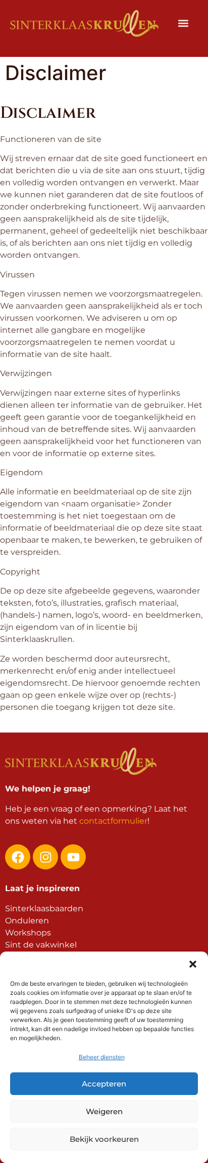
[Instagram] (45, 856)
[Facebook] (17, 856)
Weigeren (104, 1111)
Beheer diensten (102, 1057)
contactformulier (113, 821)
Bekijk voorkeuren (104, 1139)
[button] (193, 964)
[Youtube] (73, 856)
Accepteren (104, 1083)
